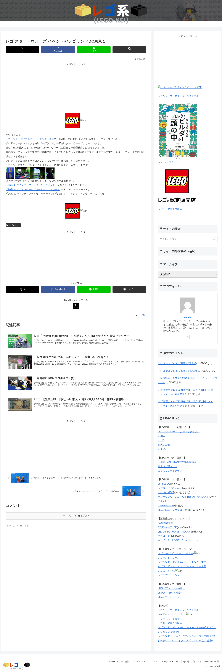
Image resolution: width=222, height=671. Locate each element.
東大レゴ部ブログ (167, 466)
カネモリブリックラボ (170, 470)
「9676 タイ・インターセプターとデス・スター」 (33, 189)
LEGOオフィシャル (168, 597)
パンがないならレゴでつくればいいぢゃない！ (183, 497)
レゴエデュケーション (170, 575)
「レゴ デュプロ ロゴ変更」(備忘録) (177, 363)
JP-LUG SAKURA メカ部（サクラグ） (178, 431)
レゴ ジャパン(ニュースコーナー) (176, 553)
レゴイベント (14, 225)
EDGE (187, 316)
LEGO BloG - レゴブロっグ (172, 510)
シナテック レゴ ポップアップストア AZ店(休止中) (185, 640)
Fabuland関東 (165, 523)
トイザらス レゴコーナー (171, 614)
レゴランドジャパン (169, 558)
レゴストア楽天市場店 (170, 209)
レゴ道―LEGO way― (170, 488)
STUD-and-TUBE (167, 527)
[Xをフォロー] (76, 306)
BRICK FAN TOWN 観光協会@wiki (177, 462)
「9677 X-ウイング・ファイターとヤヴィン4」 (31, 185)
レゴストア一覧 (166, 571)
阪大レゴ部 (164, 444)
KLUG (161, 440)
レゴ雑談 (125, 661)
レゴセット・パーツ (170, 661)
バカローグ (164, 536)
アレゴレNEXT (166, 492)
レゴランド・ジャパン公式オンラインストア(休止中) (186, 636)
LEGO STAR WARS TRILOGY (174, 531)
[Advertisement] (76, 88)
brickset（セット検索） (170, 592)
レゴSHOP (113, 661)
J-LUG (161, 436)
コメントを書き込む (76, 516)
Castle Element (166, 505)
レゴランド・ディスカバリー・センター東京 (30, 139)
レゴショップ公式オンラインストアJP (178, 96)
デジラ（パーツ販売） (170, 619)
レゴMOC (153, 661)
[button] (129, 49)
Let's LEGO (164, 484)
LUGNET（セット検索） (171, 588)
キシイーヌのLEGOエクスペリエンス (178, 540)
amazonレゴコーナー (169, 162)
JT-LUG (162, 449)
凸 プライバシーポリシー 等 (206, 661)
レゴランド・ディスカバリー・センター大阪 (182, 566)
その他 (186, 661)
